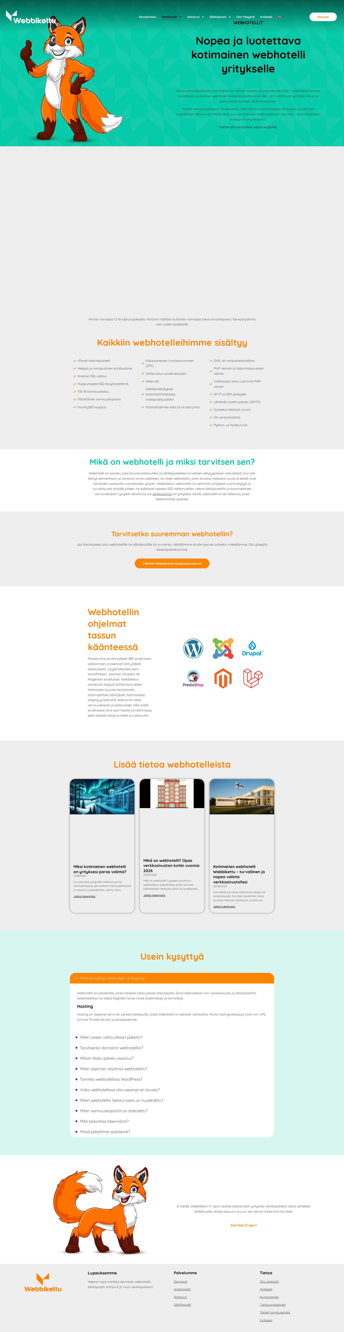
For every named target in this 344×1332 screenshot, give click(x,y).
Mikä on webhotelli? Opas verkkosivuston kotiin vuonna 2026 (171, 865)
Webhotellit (169, 17)
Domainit (180, 1281)
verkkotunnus (162, 494)
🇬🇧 (279, 17)
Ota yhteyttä (245, 17)
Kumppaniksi (269, 1297)
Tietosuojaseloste (273, 1305)
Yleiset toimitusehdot (275, 1312)
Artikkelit (266, 17)
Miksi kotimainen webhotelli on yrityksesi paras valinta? (99, 869)
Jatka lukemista (84, 896)
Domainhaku (147, 17)
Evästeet (266, 1320)
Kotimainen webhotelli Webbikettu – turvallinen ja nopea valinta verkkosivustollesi (239, 874)
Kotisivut (193, 17)
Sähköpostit (218, 17)
